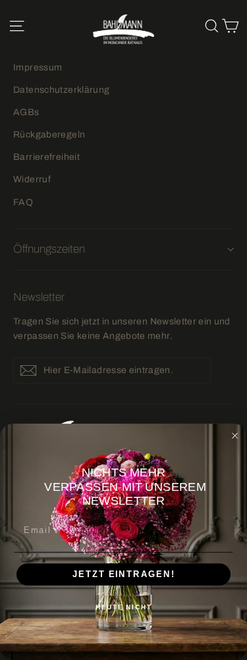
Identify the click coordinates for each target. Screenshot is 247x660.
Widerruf (32, 179)
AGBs (26, 112)
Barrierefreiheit (46, 157)
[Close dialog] (235, 435)
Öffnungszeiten (49, 249)
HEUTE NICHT (124, 607)
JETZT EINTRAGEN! (123, 573)
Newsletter (39, 297)
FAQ (23, 202)
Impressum (37, 67)
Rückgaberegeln (49, 135)
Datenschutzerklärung (61, 90)
